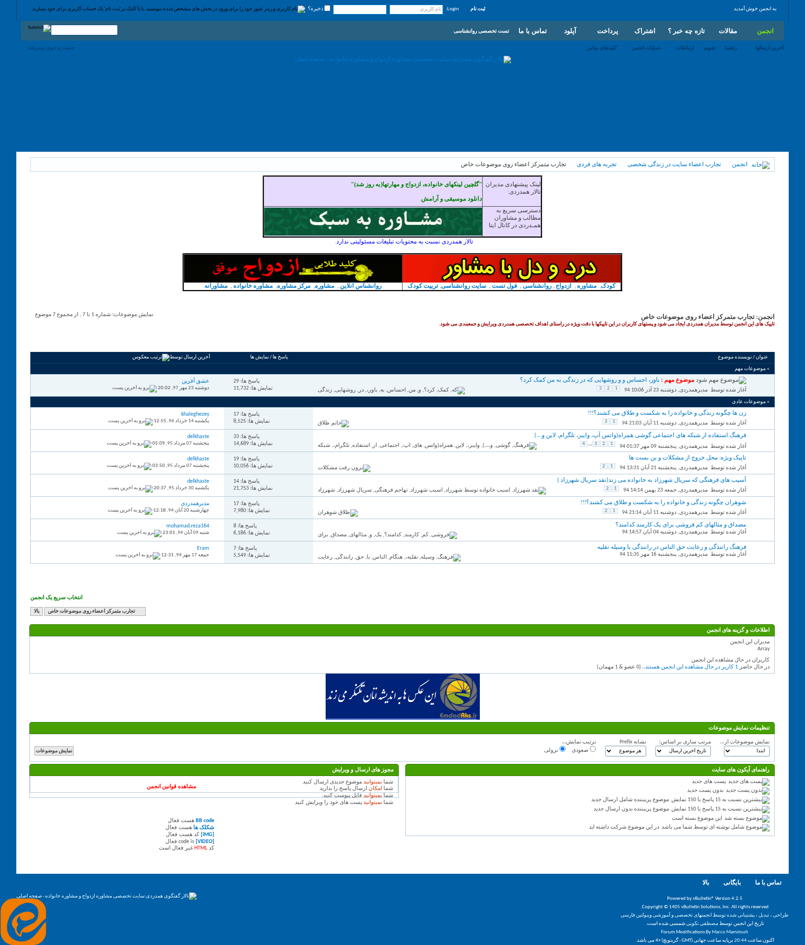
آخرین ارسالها (770, 47)
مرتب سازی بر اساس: (685, 742)
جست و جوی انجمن (58, 341)
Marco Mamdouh (730, 932)
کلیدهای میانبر (602, 47)
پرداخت (607, 30)
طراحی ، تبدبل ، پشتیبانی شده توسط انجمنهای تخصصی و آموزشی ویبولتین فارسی (705, 915)
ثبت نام (478, 9)
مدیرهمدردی (693, 390)
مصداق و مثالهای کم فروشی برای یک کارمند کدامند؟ (680, 525)
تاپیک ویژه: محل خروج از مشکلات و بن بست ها (687, 458)
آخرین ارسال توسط (190, 357)
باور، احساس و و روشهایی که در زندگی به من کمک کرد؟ (590, 380)
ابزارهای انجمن (104, 341)
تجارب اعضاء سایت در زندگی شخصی (674, 165)
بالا (37, 611)
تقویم (710, 47)
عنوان (762, 357)
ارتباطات (685, 47)
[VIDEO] (205, 841)
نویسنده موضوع (735, 357)
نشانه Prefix (633, 742)
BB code (205, 821)
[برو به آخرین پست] (134, 388)
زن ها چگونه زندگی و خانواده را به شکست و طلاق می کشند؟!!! (667, 413)
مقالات (728, 30)
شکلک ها (203, 827)
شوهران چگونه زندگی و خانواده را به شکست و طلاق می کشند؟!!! (663, 503)
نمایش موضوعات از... (745, 742)
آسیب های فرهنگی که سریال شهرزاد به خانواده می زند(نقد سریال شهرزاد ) (651, 480)
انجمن (765, 30)
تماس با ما (532, 30)
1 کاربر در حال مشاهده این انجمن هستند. (691, 667)
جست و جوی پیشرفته (51, 47)
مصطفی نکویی (702, 923)
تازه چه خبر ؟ (686, 30)
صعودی (581, 750)
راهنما (731, 47)
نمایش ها (259, 357)
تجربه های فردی (597, 165)
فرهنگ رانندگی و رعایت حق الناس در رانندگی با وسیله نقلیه (671, 547)
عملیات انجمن (646, 47)
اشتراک (644, 30)
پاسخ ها (280, 357)
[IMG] (207, 834)
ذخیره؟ (316, 9)
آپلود (570, 30)
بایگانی (732, 883)
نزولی (551, 750)
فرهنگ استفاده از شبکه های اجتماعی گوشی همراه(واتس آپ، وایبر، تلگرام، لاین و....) (640, 435)
